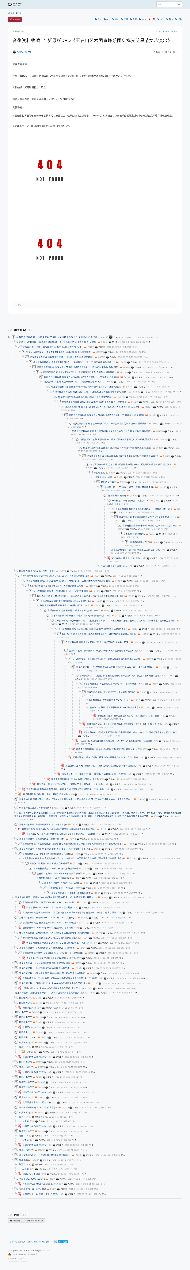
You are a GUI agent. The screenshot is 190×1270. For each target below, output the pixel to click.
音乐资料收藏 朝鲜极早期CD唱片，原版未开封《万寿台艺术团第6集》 (56, 575)
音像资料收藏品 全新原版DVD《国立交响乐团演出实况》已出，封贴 (59, 942)
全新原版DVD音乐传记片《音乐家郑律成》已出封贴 (51, 958)
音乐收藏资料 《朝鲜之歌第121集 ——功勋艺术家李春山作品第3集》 (53, 983)
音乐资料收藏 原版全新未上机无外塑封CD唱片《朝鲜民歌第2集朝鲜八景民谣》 (100, 633)
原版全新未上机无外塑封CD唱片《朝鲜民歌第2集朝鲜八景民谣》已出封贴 (100, 765)
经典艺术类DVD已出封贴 (34, 1056)
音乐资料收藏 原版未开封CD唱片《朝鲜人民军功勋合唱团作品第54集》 (107, 658)
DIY (108, 19)
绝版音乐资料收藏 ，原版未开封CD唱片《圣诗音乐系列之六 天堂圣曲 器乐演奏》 (58, 337)
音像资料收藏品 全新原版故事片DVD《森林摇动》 (43, 824)
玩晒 (126, 19)
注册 (20, 13)
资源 (135, 19)
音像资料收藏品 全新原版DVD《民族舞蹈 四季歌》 (111, 692)
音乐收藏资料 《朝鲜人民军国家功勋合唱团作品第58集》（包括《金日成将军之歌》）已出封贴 (129, 732)
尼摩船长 (38, 1047)
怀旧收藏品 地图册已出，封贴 (126, 558)
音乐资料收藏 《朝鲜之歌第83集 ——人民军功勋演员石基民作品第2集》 (50, 992)
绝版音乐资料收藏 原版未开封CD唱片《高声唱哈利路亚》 (86, 396)
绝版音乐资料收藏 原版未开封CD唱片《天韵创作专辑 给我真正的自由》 (117, 447)
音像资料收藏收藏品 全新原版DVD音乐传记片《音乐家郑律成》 (53, 952)
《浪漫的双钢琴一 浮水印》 (61, 887)
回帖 (175, 31)
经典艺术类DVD (26, 1042)
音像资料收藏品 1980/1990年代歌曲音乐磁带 (56, 868)
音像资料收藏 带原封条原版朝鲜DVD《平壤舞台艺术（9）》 (148, 517)
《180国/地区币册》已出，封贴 (112, 565)
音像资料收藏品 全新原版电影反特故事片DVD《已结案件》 (48, 947)
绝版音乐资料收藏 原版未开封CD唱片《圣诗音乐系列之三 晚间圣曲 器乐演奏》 (107, 415)
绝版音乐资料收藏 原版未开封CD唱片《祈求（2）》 (65, 605)
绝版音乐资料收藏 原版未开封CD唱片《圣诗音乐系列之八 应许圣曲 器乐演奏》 (118, 439)
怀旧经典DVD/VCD (28, 1037)
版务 (180, 19)
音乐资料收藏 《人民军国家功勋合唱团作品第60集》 (45, 963)
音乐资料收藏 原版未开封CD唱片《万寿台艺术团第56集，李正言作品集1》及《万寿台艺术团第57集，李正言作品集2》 (76, 799)
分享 (167, 31)
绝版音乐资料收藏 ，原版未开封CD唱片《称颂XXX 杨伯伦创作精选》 (59, 352)
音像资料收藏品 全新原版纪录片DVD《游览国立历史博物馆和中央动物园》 (55, 932)
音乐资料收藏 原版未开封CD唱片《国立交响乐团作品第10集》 (81, 615)
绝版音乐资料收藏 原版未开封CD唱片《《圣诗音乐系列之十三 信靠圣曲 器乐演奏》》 (74, 362)
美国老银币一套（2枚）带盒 (32, 1188)
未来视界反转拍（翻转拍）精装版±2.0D (131, 500)
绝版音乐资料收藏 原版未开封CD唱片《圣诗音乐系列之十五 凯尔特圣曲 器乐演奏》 (112, 431)
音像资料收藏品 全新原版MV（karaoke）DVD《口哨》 (50, 902)
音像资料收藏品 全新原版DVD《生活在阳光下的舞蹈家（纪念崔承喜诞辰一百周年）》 (56, 897)
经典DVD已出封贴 (31, 1173)
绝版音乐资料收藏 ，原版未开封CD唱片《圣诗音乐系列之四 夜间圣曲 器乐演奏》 (58, 341)
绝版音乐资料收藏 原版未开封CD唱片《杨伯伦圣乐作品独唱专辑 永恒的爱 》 (92, 391)
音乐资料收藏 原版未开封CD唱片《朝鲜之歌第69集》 (66, 601)
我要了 (22, 1046)
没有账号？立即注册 (35, 1220)
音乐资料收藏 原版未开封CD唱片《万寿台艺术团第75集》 (58, 585)
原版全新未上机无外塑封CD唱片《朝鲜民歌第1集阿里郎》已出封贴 (94, 774)
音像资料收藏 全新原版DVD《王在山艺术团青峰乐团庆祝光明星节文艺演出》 (59, 828)
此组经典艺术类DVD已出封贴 (37, 1102)
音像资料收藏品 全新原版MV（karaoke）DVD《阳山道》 (51, 922)
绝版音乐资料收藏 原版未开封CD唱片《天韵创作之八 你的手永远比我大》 (86, 386)
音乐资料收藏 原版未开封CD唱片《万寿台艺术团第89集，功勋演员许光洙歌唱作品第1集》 (80, 596)
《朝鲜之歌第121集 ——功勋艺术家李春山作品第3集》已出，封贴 (55, 988)
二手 (153, 19)
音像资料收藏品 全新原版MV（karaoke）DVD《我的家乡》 (48, 917)
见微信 (29, 1051)
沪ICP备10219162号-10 (17, 1258)
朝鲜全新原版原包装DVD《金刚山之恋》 (38, 1107)
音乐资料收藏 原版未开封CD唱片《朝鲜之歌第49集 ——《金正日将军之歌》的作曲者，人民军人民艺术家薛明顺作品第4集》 (115, 620)
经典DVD (23, 1160)
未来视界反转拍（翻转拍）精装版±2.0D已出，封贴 (135, 549)
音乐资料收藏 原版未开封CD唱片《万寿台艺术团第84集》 (150, 525)
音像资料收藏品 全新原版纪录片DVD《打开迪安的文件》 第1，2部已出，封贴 (125, 724)
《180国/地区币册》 (103, 477)
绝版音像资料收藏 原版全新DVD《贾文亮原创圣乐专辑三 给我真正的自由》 (123, 456)
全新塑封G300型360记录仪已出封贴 (40, 1183)
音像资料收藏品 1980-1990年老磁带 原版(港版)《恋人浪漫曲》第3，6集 (54, 849)
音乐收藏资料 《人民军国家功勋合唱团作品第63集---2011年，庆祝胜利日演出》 (116, 667)
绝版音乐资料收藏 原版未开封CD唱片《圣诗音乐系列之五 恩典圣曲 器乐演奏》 (103, 406)
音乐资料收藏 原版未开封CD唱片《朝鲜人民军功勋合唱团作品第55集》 (104, 650)
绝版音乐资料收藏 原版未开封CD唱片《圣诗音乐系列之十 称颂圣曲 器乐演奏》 (111, 423)
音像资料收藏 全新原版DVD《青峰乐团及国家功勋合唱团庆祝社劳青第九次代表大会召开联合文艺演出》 (73, 843)
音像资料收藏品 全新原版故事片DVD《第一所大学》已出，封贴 (128, 715)
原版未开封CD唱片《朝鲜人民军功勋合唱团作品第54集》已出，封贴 (109, 749)
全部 (99, 19)
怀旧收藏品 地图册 (117, 495)
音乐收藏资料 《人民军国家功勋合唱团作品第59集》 (45, 968)
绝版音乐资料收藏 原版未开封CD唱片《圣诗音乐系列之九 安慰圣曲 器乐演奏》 (79, 372)
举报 (19, 305)
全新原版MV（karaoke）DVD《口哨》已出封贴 (49, 907)
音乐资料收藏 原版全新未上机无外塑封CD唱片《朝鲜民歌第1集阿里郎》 (93, 628)
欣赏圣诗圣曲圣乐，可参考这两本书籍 (37, 807)
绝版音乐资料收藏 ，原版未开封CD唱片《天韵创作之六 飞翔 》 (53, 346)
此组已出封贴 (29, 1007)
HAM (143, 19)
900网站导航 (44, 1242)
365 (52, 1242)
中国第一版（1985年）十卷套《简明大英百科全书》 (130, 487)
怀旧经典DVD (25, 997)
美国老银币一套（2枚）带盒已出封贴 (40, 1194)
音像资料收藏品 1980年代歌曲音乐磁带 (71, 893)
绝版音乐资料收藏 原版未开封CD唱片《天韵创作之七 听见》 (73, 381)
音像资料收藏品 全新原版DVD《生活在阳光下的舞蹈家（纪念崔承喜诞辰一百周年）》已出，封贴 (69, 912)
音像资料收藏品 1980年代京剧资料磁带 (49, 863)
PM (29, 52)
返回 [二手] (19, 31)
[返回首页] (17, 4)
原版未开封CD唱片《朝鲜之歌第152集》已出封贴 (75, 779)
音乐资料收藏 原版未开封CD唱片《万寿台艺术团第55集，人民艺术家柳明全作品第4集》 (68, 580)
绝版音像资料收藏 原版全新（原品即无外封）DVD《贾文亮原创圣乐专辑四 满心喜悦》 (132, 464)
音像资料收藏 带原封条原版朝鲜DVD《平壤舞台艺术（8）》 (144, 508)
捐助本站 (13, 1242)
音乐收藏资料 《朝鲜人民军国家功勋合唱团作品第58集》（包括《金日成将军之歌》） (122, 675)
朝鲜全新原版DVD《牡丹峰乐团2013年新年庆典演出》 (45, 1155)
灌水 (117, 19)
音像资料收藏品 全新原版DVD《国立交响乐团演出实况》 (50, 937)
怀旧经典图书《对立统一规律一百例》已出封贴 (45, 794)
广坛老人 (20, 52)
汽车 (162, 19)
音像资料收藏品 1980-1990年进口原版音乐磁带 (46, 854)
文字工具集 (32, 1242)
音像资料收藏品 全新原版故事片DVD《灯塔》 (108, 699)
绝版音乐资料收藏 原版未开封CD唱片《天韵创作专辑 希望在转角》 (62, 357)
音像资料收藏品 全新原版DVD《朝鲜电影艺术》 (42, 838)
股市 (171, 19)
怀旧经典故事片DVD (135, 533)
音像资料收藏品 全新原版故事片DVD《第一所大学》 (115, 707)
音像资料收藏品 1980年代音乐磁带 (54, 877)
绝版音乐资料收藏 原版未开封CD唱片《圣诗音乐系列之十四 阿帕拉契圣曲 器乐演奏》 (78, 367)
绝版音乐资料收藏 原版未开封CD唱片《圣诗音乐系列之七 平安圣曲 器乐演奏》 (82, 377)
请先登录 (16, 1220)
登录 (12, 13)
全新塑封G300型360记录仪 (32, 1178)
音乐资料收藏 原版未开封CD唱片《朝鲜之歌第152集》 (74, 610)
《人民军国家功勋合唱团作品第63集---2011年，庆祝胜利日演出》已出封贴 (116, 740)
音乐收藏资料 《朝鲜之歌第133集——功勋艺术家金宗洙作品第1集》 (53, 973)
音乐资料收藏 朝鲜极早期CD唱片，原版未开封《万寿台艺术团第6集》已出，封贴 (65, 789)
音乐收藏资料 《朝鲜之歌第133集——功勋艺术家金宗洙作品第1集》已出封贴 (60, 978)
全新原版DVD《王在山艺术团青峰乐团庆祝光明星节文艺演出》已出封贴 (60, 833)
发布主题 (16, 19)
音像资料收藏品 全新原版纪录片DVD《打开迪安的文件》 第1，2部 (115, 683)
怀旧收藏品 (99, 472)
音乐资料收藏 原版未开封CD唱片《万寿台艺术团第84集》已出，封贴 (70, 784)
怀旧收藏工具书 (108, 482)
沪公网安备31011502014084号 (24, 1254)
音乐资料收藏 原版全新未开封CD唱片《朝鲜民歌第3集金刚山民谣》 (98, 642)
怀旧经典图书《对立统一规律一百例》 (37, 570)
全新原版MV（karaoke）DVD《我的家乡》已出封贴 (48, 927)
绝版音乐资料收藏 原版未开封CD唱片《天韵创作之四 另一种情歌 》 (94, 401)
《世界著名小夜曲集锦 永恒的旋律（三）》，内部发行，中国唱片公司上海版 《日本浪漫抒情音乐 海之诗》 (74, 858)
